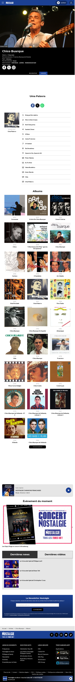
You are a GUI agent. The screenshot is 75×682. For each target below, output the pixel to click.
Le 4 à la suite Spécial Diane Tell (30, 570)
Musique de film (30, 62)
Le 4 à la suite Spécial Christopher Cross (32, 580)
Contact (14, 672)
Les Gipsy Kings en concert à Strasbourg (15, 546)
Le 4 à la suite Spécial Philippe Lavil (31, 561)
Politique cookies (41, 672)
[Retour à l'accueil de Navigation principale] (9, 3)
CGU (32, 672)
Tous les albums (37, 446)
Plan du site (7, 672)
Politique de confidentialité (55, 672)
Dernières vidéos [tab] (55, 554)
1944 (12, 55)
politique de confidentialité (23, 614)
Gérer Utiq (68, 672)
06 (10, 55)
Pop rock (15, 62)
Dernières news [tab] (20, 554)
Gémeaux (8, 59)
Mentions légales (24, 672)
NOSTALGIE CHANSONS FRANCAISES (28, 490)
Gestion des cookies (37, 674)
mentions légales (13, 614)
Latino (21, 62)
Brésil (14, 60)
